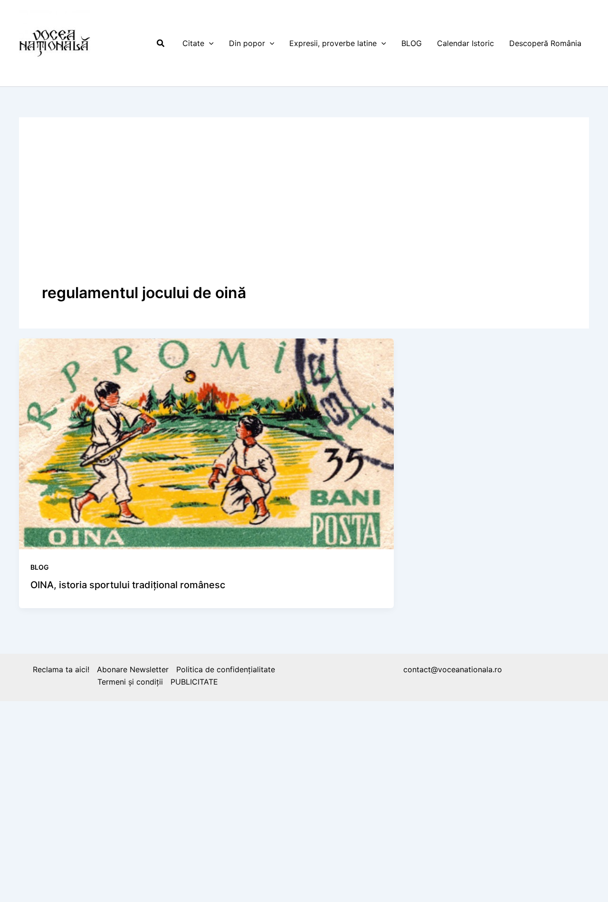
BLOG (39, 567)
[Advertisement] (304, 211)
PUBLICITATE (194, 681)
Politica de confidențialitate (225, 669)
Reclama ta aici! (61, 669)
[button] (161, 43)
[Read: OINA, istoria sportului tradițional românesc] (206, 443)
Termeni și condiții (130, 681)
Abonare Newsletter (133, 669)
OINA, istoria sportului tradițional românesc (127, 585)
